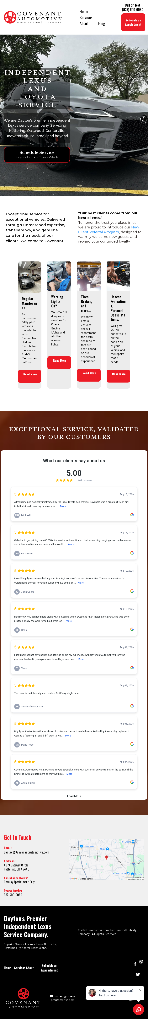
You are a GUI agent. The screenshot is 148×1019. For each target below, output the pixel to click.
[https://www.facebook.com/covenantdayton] (135, 964)
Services (86, 17)
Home (84, 11)
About (84, 23)
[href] (106, 859)
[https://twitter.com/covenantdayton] (138, 974)
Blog (101, 23)
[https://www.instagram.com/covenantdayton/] (141, 964)
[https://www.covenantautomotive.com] (33, 17)
